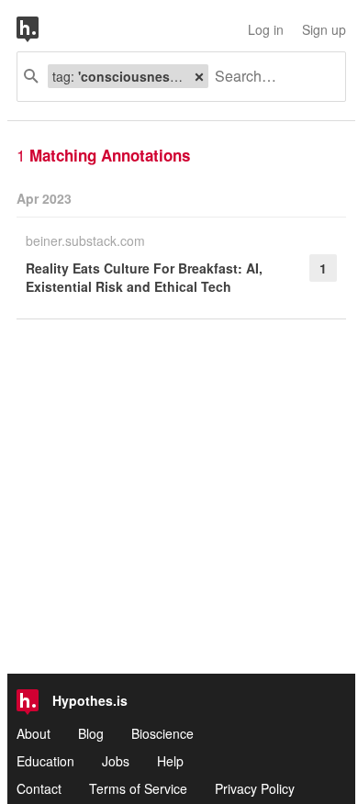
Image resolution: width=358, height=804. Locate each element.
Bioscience (162, 733)
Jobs (115, 761)
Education (45, 761)
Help (170, 761)
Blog (91, 733)
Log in (266, 29)
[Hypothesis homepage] (41, 29)
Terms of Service (138, 788)
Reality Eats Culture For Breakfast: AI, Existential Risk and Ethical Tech (144, 277)
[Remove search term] (199, 76)
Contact (39, 788)
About (33, 733)
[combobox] (269, 76)
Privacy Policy (255, 788)
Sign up (324, 29)
